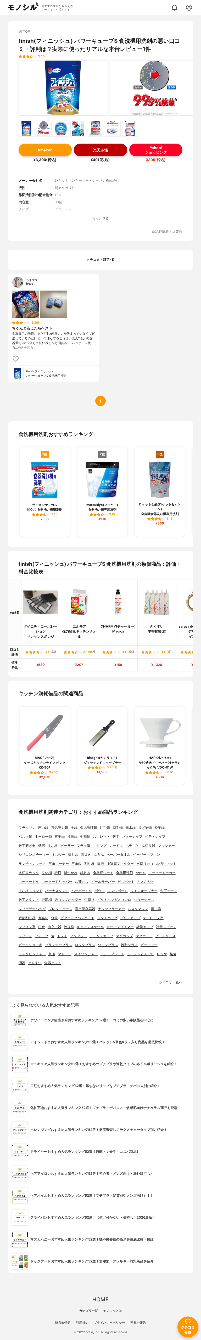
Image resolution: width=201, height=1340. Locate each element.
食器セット (52, 963)
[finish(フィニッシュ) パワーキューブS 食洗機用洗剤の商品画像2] (154, 88)
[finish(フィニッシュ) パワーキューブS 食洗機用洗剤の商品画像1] (63, 88)
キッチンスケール (90, 927)
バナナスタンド (57, 891)
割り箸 (89, 864)
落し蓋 (73, 855)
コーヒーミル (29, 882)
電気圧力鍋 (59, 828)
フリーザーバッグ (32, 909)
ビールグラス (165, 936)
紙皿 (57, 873)
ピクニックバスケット (77, 918)
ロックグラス (85, 945)
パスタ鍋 (25, 837)
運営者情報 (63, 1323)
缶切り (89, 900)
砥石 (41, 846)
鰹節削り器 (27, 918)
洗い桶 (47, 873)
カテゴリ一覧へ (170, 982)
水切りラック (29, 873)
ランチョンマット (32, 864)
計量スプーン (166, 927)
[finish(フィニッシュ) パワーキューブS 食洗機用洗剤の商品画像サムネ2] (44, 129)
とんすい (35, 963)
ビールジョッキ (30, 945)
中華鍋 (85, 837)
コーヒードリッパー (57, 882)
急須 (51, 954)
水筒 (54, 918)
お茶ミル (81, 882)
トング (101, 846)
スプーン (25, 936)
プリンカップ (130, 918)
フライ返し (85, 846)
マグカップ (124, 936)
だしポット (126, 882)
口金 (41, 927)
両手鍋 (118, 828)
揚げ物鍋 (145, 828)
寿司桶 (47, 900)
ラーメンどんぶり (140, 954)
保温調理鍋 (88, 828)
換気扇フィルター (120, 864)
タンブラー (78, 936)
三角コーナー (58, 864)
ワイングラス (108, 945)
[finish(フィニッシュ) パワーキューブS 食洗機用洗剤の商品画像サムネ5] (95, 129)
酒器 (22, 963)
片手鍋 (105, 828)
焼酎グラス (129, 945)
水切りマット (166, 864)
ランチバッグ (107, 918)
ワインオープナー (144, 891)
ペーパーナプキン (146, 855)
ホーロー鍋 (43, 837)
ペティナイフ (155, 837)
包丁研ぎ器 (27, 846)
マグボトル (144, 936)
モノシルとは (112, 1311)
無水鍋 (130, 828)
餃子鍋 (159, 828)
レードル (116, 846)
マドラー (64, 954)
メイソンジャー (86, 954)
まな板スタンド (30, 891)
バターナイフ (132, 837)
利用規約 (82, 1323)
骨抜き (86, 855)
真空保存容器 (85, 909)
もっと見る (100, 218)
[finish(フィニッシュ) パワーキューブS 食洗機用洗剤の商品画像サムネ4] (78, 129)
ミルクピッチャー (32, 954)
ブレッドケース (60, 909)
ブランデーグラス (58, 945)
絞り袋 (69, 927)
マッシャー (166, 846)
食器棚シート (103, 873)
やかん (141, 873)
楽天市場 (100, 150)
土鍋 (74, 828)
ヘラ (128, 846)
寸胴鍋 (72, 837)
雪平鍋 (59, 837)
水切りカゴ (144, 864)
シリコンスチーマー (34, 855)
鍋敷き (85, 873)
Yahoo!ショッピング (156, 149)
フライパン (27, 828)
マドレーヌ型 (153, 918)
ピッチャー (149, 945)
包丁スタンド (29, 900)
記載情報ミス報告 (168, 232)
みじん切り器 (145, 846)
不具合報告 (138, 1323)
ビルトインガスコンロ (114, 900)
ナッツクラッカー (111, 909)
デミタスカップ (101, 936)
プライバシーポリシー (109, 1323)
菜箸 (173, 954)
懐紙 (100, 864)
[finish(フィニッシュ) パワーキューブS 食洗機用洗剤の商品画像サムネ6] (113, 129)
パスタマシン (138, 909)
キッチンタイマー (120, 927)
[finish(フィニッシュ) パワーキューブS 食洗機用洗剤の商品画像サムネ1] (26, 129)
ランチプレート (112, 954)
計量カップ (144, 927)
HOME (100, 1299)
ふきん (99, 855)
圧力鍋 (43, 828)
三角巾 (76, 864)
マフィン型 (27, 927)
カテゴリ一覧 (88, 1311)
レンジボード (117, 891)
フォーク (41, 936)
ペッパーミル (81, 891)
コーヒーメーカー (162, 873)
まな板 (53, 846)
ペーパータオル (118, 855)
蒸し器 (156, 909)
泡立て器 (54, 927)
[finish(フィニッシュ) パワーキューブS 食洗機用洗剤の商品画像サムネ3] (61, 129)
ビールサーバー (103, 882)
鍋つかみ (70, 873)
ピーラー (67, 846)
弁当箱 (43, 918)
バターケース (144, 900)
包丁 (116, 837)
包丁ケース (168, 891)
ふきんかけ (145, 882)
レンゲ (162, 954)
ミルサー (58, 855)
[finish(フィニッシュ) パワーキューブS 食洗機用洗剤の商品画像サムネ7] (130, 129)
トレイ (62, 936)
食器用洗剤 (124, 873)
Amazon (45, 150)
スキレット (101, 837)
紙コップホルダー (68, 900)
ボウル (99, 891)
